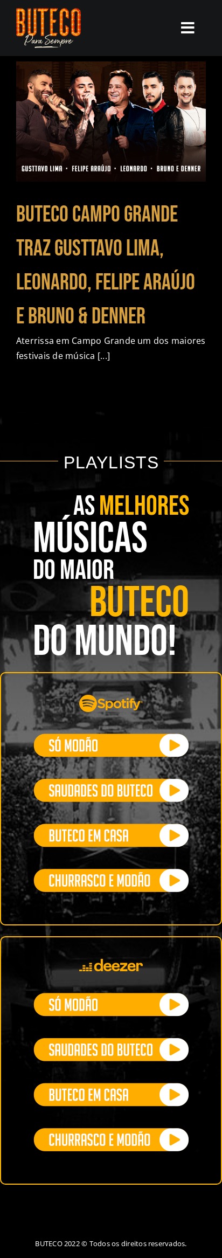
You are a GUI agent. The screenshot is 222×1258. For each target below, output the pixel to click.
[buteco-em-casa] (111, 828)
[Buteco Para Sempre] (48, 12)
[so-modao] (111, 738)
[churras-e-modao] (111, 873)
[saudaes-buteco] (111, 783)
